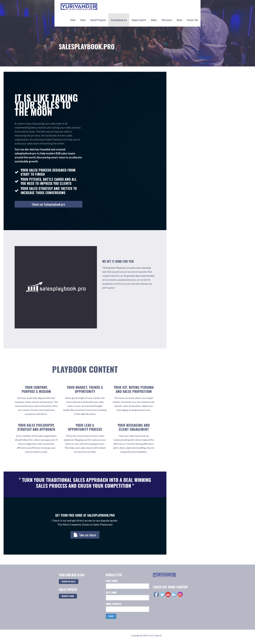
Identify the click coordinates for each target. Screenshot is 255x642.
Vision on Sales (68, 581)
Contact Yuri (192, 20)
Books (179, 20)
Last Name (111, 592)
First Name (112, 581)
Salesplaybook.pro (119, 20)
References (167, 20)
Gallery (154, 20)
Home (72, 20)
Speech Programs (98, 20)
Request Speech (139, 20)
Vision (83, 20)
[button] (48, 204)
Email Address (113, 604)
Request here (68, 596)
